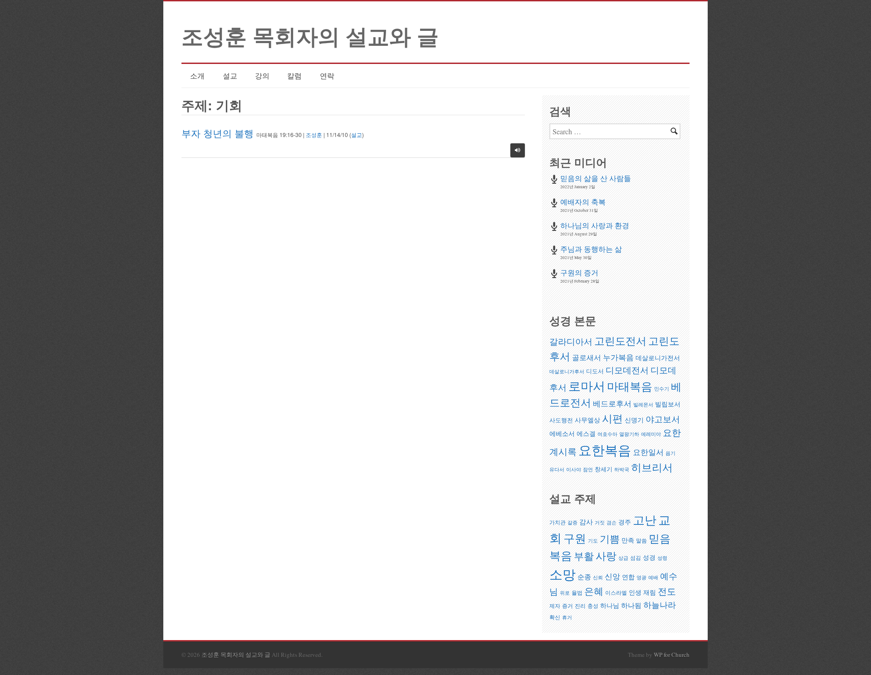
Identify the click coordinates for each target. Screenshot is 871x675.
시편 (612, 418)
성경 (649, 557)
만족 (627, 540)
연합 (628, 576)
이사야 (573, 469)
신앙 (612, 576)
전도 (667, 591)
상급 (623, 558)
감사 (586, 521)
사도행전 (561, 420)
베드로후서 (612, 403)
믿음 (659, 538)
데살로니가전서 (658, 357)
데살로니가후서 (566, 371)
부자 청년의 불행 (217, 133)
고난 (644, 520)
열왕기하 (629, 434)
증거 (567, 606)
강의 (262, 75)
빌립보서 (667, 404)
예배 (653, 577)
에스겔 (586, 433)
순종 (584, 576)
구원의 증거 (579, 272)
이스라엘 (616, 593)
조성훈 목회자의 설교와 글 (310, 35)
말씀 (641, 540)
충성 (592, 606)
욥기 (670, 453)
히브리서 (652, 467)
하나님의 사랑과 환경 (594, 225)
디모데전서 (627, 370)
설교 (230, 75)
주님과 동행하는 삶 (591, 249)
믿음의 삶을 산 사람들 (595, 178)
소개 (197, 75)
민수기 (661, 389)
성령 (662, 558)
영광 (641, 577)
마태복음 (629, 386)
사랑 (606, 555)
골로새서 (586, 357)
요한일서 (648, 452)
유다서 (556, 469)
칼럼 (294, 75)
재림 (649, 592)
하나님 (609, 605)
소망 (562, 574)
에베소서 (562, 433)
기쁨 (610, 538)
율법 (577, 593)
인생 (635, 592)
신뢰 (598, 577)
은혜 (593, 591)
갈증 (572, 522)
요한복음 (604, 450)
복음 (560, 555)
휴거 (567, 617)
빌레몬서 (643, 404)
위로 (565, 593)
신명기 (634, 420)
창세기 (603, 469)
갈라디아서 (570, 341)
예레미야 (651, 434)
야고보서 (663, 419)
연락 (327, 75)
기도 (593, 541)
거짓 (600, 522)
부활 (584, 555)
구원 (574, 538)
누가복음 (618, 357)
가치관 (557, 522)
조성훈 (314, 135)
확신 (554, 617)
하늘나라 (659, 604)
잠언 (588, 469)
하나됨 (631, 605)
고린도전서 (620, 340)
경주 (624, 522)
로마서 (586, 386)
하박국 (621, 469)
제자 (554, 606)
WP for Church (672, 655)
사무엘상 (587, 420)
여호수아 (607, 434)
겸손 (612, 522)
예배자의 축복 (583, 201)
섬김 (635, 558)
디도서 (595, 371)
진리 (580, 606)
